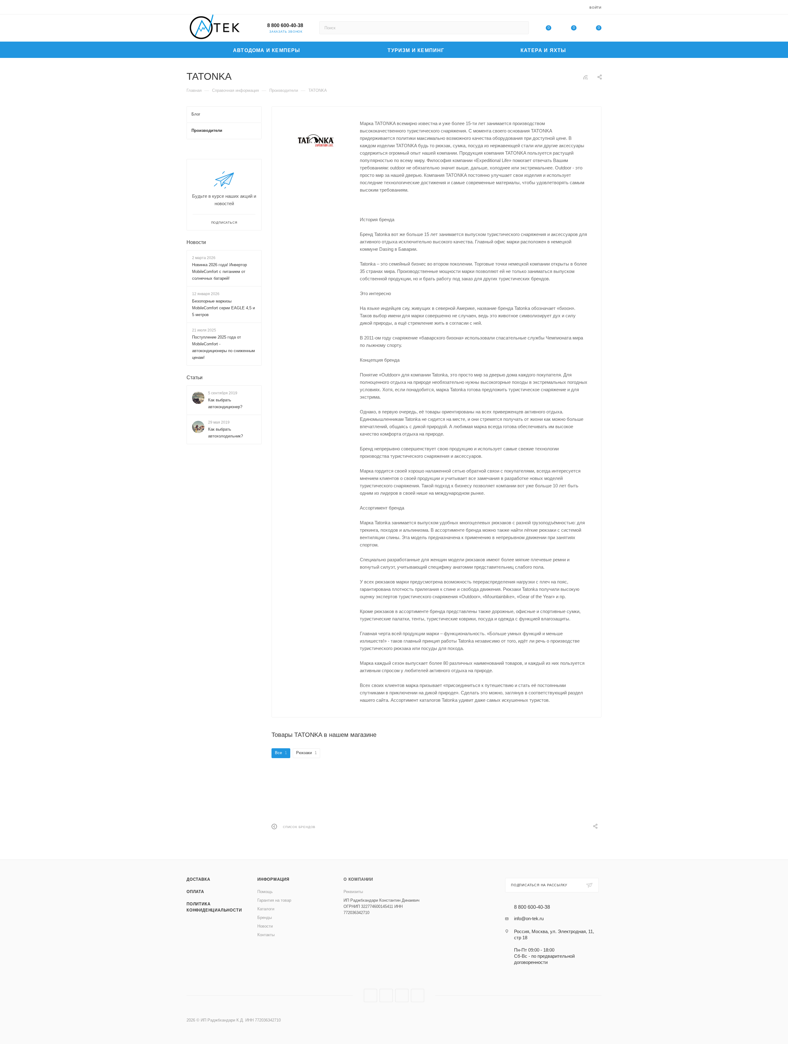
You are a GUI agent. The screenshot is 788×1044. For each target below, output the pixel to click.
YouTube (401, 995)
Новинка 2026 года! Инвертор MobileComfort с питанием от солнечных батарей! (219, 271)
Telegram (386, 995)
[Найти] (521, 27)
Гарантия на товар (274, 900)
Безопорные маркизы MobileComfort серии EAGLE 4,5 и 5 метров (223, 308)
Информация (273, 879)
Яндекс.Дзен (417, 995)
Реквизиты (353, 891)
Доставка (198, 879)
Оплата (195, 891)
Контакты (266, 934)
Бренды (264, 917)
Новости (196, 242)
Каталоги (265, 909)
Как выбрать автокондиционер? (225, 403)
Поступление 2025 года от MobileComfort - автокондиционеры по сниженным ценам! (223, 347)
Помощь (265, 891)
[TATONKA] (316, 141)
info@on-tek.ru (529, 918)
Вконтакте (370, 995)
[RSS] (585, 77)
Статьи (195, 377)
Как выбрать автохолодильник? (225, 433)
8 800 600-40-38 (285, 25)
